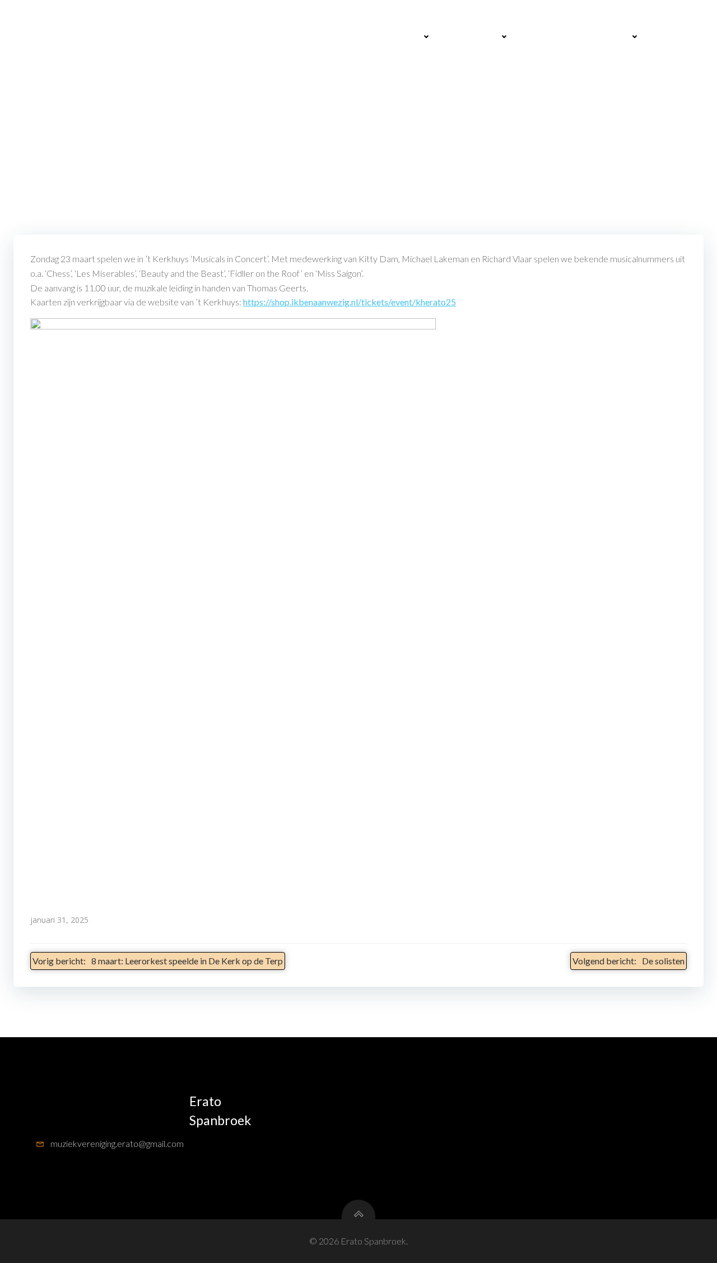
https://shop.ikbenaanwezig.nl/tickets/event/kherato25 (349, 301)
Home (339, 36)
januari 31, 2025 (59, 919)
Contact (676, 36)
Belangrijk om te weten (578, 36)
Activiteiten (394, 36)
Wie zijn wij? (473, 36)
